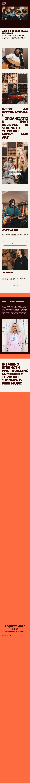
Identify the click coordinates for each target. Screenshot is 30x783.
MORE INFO (15, 243)
